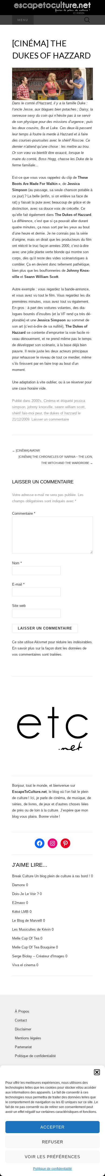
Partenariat (23, 1047)
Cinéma (49, 401)
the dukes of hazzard (60, 413)
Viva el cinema (23, 965)
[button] (97, 1072)
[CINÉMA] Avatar (26, 450)
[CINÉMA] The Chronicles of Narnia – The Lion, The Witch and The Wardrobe (56, 460)
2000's (36, 401)
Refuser (52, 1142)
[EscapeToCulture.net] (52, 7)
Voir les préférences (52, 1156)
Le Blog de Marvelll (27, 921)
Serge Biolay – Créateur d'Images (38, 956)
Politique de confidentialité (52, 1169)
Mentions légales (28, 1038)
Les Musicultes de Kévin (31, 929)
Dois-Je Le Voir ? (25, 894)
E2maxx (18, 903)
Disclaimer (23, 1029)
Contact (21, 1020)
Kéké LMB (20, 912)
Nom (17, 563)
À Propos (22, 1011)
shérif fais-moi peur (27, 413)
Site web (19, 606)
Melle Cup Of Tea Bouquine (33, 947)
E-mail (18, 584)
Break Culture (22, 876)
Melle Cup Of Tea (25, 938)
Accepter (52, 1127)
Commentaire (23, 513)
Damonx (18, 885)
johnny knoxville (39, 407)
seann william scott (70, 407)
